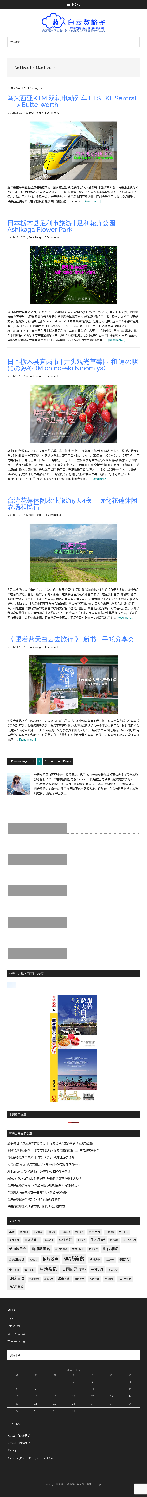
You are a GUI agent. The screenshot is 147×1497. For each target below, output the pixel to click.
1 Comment (51, 647)
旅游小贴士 (78, 1249)
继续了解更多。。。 (57, 793)
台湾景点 (79, 1232)
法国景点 (110, 1259)
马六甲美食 (16, 1286)
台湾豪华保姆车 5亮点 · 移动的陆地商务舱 (33, 1199)
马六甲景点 (124, 1278)
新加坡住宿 (129, 1240)
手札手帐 (98, 1240)
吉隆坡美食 (32, 1240)
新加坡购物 (61, 1249)
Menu (76, 4)
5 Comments (52, 237)
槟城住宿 (33, 1259)
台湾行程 (109, 1232)
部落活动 (16, 1278)
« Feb (10, 1424)
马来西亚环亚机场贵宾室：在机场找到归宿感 (36, 1206)
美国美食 (113, 1270)
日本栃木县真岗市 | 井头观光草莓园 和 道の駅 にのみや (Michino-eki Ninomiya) (72, 365)
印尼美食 (38, 1232)
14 (35, 1396)
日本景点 (93, 1249)
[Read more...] (92, 201)
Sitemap (12, 1450)
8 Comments (52, 112)
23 (73, 1403)
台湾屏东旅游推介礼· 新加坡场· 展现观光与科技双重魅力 (43, 1185)
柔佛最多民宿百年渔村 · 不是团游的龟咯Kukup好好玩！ (42, 1157)
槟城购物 (95, 1259)
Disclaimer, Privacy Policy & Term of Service (32, 1458)
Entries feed (13, 1325)
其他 (12, 1232)
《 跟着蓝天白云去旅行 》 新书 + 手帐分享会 (70, 639)
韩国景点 (79, 1279)
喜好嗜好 (65, 1240)
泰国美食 (14, 1269)
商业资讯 (49, 1240)
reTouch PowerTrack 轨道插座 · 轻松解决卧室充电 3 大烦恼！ (45, 1178)
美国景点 (97, 1269)
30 (73, 1411)
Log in (10, 1318)
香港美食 (109, 1279)
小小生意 (81, 1240)
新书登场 (114, 1240)
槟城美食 (74, 1259)
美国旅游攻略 (74, 1269)
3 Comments (52, 376)
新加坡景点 (17, 1249)
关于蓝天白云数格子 (18, 1435)
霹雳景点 (48, 1279)
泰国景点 (124, 1259)
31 (92, 1411)
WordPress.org (16, 1341)
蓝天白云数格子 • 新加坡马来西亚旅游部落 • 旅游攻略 (73, 21)
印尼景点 (24, 1232)
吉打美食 (14, 1240)
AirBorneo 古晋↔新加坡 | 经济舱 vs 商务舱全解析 (38, 1171)
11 (111, 1389)
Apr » (17, 1424)
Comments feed (16, 1333)
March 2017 (23, 88)
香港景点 (94, 1278)
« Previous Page (19, 762)
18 (111, 1396)
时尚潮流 (111, 1248)
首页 (10, 88)
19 (130, 1396)
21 (35, 1403)
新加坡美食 (40, 1248)
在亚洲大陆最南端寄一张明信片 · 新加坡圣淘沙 (37, 1192)
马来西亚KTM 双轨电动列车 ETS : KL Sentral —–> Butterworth (71, 101)
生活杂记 (48, 1269)
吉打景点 (123, 1232)
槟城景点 (50, 1259)
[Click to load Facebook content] (11, 985)
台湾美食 (94, 1232)
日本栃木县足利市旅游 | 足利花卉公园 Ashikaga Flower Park (61, 226)
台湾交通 (51, 1232)
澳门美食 (29, 1269)
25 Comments (53, 514)
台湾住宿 (65, 1232)
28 (35, 1411)
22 (54, 1403)
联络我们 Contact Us (18, 1443)
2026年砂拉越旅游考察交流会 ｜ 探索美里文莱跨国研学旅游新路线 (50, 1143)
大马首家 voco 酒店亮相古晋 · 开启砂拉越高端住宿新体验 (43, 1164)
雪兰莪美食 (34, 1279)
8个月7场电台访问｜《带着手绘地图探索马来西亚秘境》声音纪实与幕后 (53, 1150)
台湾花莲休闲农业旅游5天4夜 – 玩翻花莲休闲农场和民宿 (72, 504)
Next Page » (64, 762)
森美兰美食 (16, 1259)
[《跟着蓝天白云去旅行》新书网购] (73, 1101)
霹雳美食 (64, 1278)
